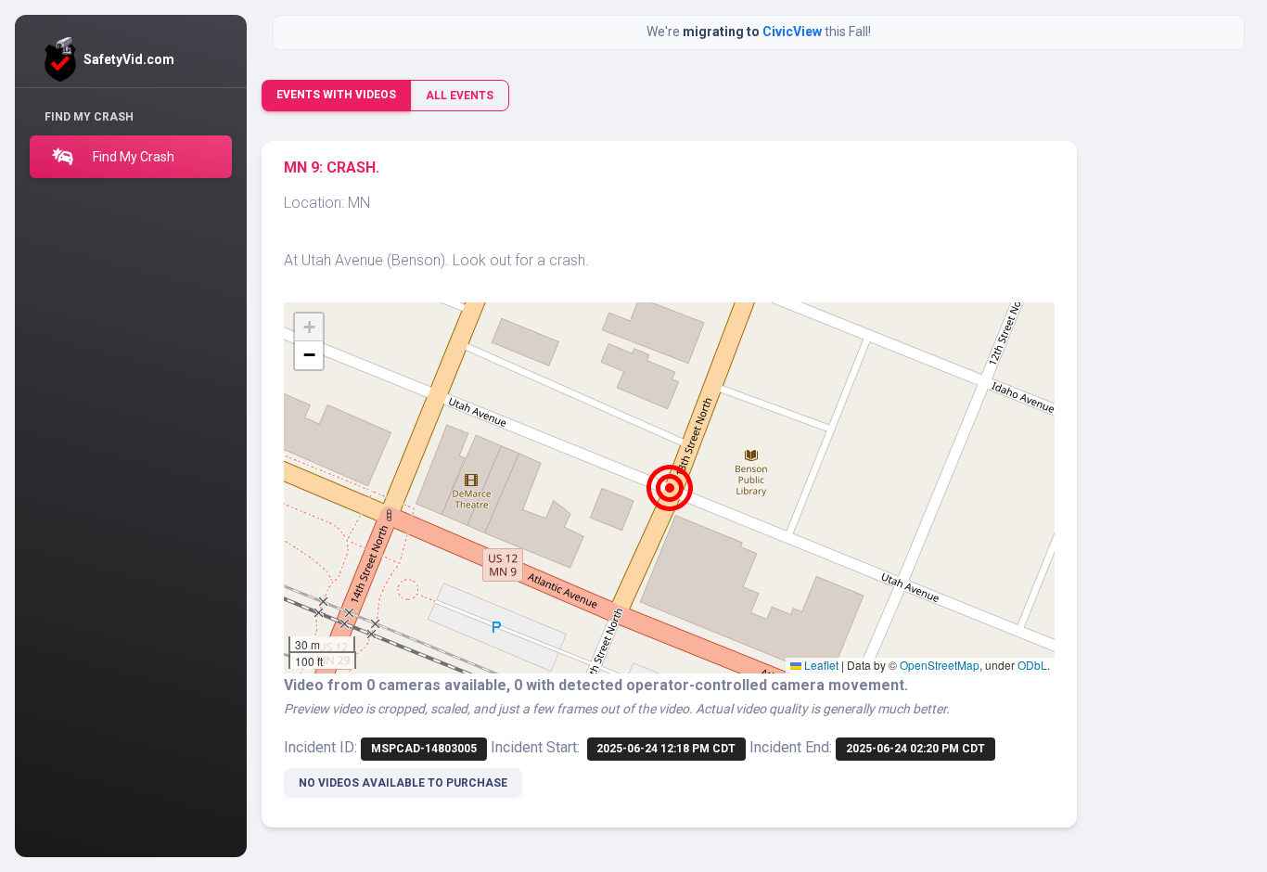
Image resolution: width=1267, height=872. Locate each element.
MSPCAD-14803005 (424, 748)
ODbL (1032, 665)
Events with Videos (336, 94)
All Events (459, 95)
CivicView (793, 31)
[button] (669, 488)
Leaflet (819, 665)
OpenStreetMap (939, 665)
